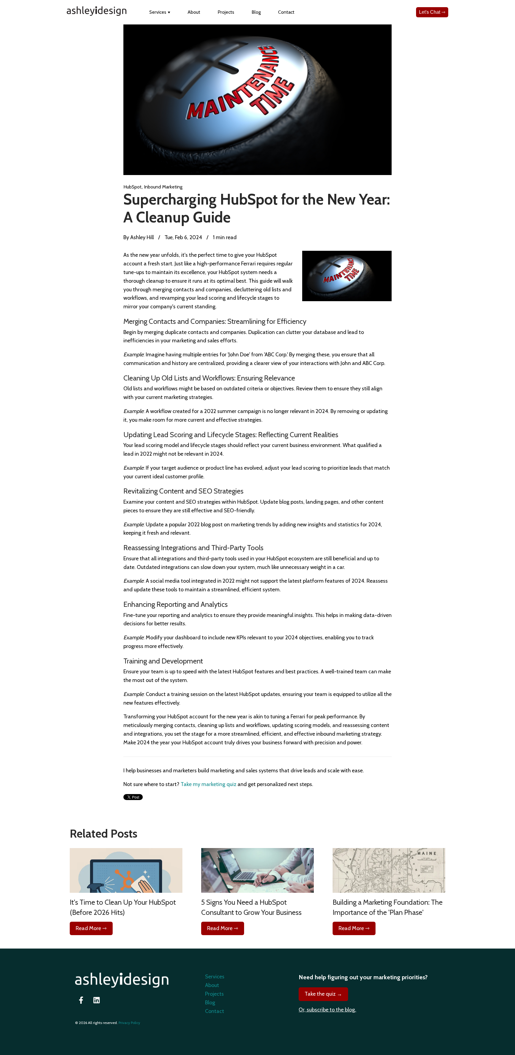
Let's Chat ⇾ (432, 12)
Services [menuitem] (214, 976)
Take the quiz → (323, 994)
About (193, 12)
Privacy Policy (129, 1022)
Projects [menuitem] (214, 994)
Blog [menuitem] (210, 1002)
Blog (256, 12)
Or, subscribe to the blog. (327, 1009)
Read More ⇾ (91, 928)
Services (157, 12)
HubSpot (132, 187)
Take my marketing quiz (208, 784)
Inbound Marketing (163, 187)
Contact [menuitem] (214, 1011)
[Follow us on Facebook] (81, 1000)
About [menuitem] (212, 985)
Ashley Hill (141, 237)
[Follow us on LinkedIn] (97, 1000)
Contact (286, 12)
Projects (226, 12)
